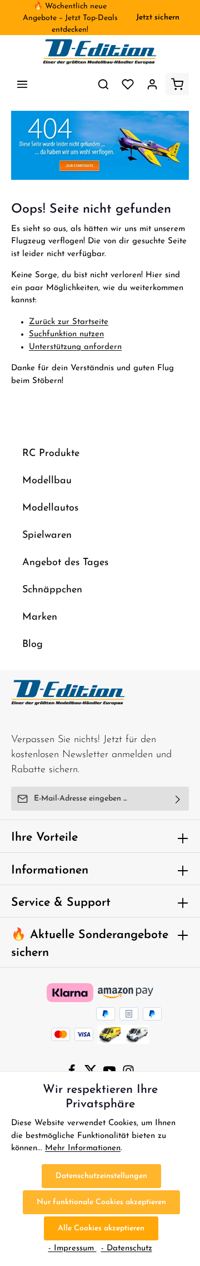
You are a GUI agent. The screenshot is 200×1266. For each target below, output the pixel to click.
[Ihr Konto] (152, 84)
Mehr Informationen (83, 1148)
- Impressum (72, 1248)
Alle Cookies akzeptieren (101, 1228)
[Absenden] (178, 799)
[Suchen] (103, 84)
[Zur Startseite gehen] (100, 51)
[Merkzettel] (128, 84)
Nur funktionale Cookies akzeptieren (101, 1202)
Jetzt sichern (157, 17)
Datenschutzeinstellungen (101, 1176)
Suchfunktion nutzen (66, 334)
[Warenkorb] (177, 84)
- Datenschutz (126, 1248)
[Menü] (22, 84)
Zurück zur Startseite (68, 322)
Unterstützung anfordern (75, 347)
